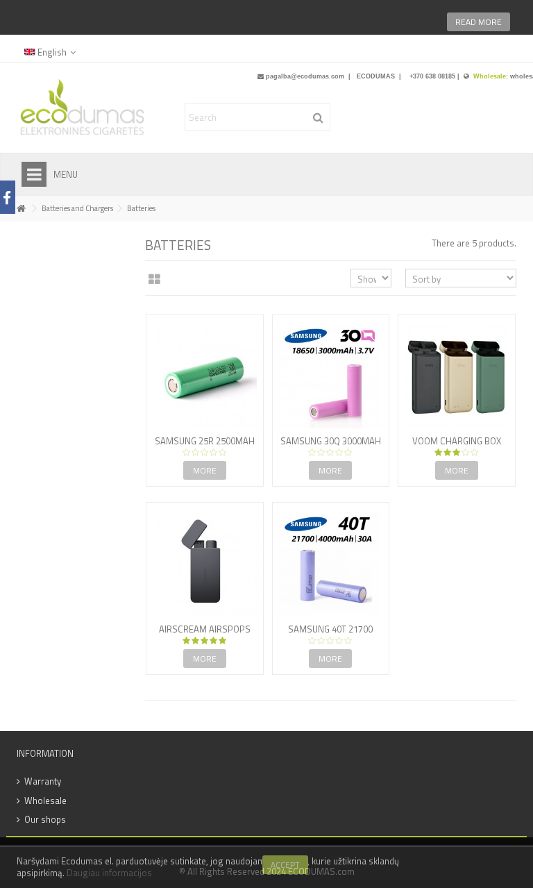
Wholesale (45, 801)
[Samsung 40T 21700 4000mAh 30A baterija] (331, 564)
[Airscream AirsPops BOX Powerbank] (205, 564)
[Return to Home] (21, 208)
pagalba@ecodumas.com (305, 76)
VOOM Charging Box (456, 441)
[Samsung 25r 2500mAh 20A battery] (205, 376)
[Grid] (154, 280)
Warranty (42, 781)
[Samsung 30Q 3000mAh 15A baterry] (331, 376)
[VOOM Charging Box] (457, 376)
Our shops (45, 820)
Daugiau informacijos (109, 873)
